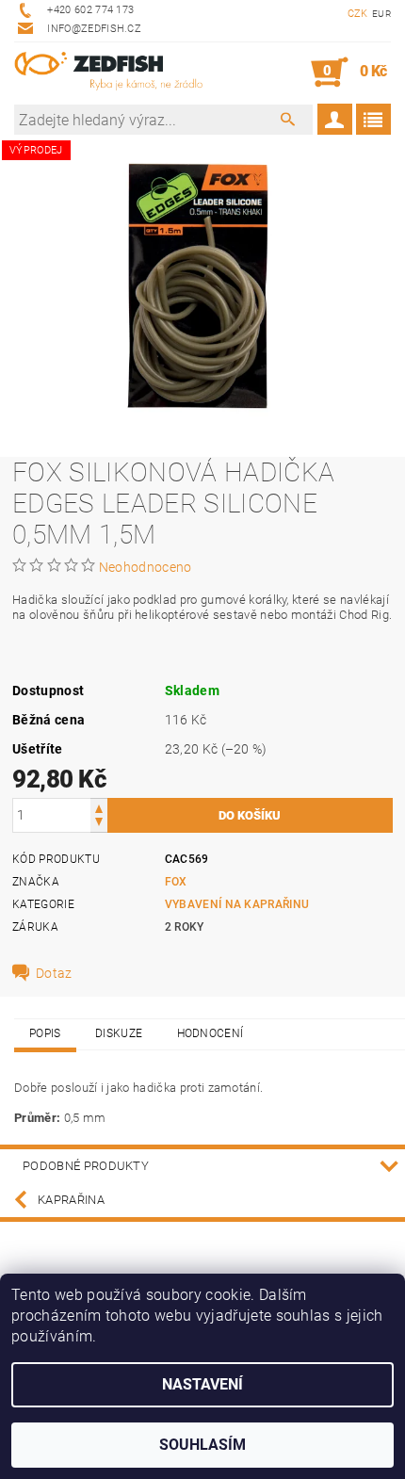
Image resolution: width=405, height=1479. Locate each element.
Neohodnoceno (145, 567)
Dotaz (54, 973)
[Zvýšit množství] (98, 807)
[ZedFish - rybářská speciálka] (108, 72)
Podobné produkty (86, 1166)
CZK (358, 14)
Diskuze (118, 1033)
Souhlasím (202, 1445)
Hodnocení (210, 1033)
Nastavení (202, 1384)
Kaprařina (71, 1200)
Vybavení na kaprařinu (237, 904)
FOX (176, 881)
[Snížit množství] (98, 824)
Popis (45, 1033)
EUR (381, 13)
